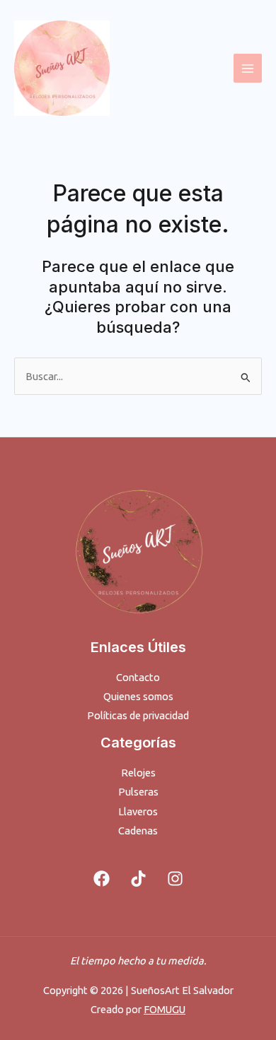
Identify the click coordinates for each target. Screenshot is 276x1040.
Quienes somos (138, 696)
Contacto (138, 677)
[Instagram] (175, 878)
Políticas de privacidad (138, 715)
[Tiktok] (138, 878)
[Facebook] (101, 878)
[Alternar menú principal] (248, 68)
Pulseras (138, 792)
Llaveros (138, 811)
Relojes (138, 773)
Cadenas (138, 831)
